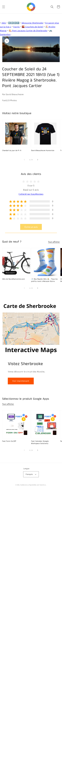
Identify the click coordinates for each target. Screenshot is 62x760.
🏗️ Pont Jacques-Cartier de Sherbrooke (28, 30)
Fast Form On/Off (9, 441)
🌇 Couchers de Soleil (32, 26)
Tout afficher (54, 242)
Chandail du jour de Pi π (11, 150)
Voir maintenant (20, 380)
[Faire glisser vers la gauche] (24, 159)
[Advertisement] (31, 625)
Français (29, 474)
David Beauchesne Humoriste (42, 150)
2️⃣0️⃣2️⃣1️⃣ (13, 22)
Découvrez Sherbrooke (32, 22)
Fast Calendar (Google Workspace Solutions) (40, 442)
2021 (4, 22)
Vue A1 (16, 26)
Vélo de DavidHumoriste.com (13, 279)
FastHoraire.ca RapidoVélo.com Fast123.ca (33, 485)
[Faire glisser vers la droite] (37, 159)
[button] (3, 7)
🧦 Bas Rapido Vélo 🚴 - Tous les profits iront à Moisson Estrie (44, 280)
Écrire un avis (31, 227)
